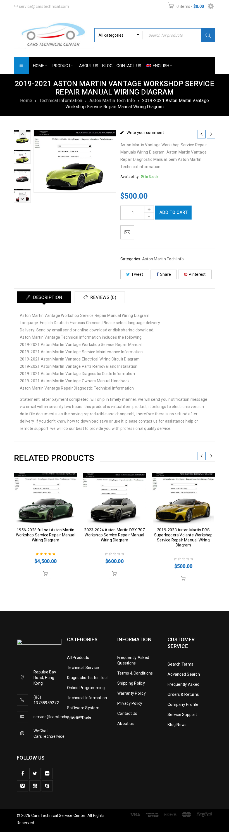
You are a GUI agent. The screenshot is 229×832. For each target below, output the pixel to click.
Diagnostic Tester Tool (87, 677)
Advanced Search (184, 674)
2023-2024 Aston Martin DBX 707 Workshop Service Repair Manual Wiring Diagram (114, 535)
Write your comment (145, 132)
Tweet (137, 274)
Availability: (129, 177)
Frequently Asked (183, 684)
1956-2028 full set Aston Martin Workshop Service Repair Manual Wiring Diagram (45, 535)
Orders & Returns (183, 694)
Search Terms (180, 664)
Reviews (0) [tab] (102, 297)
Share (165, 274)
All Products (78, 657)
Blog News (177, 724)
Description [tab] (47, 297)
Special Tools (79, 718)
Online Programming (86, 687)
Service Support (182, 714)
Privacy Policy (129, 703)
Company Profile (183, 704)
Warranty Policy (131, 693)
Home (26, 100)
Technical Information (60, 100)
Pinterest (197, 274)
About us (125, 723)
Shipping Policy (131, 683)
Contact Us (127, 713)
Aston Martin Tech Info (112, 100)
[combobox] (118, 35)
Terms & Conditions (135, 673)
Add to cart (173, 212)
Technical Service (83, 667)
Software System (83, 708)
